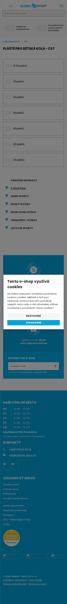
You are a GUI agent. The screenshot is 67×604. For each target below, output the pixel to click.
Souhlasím (33, 322)
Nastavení (33, 316)
